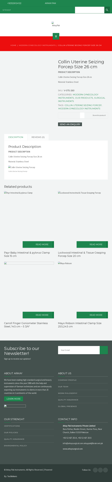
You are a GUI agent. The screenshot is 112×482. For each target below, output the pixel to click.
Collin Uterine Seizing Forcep (83, 105)
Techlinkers (12, 476)
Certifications (12, 426)
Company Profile (67, 380)
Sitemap (7, 10)
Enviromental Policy (15, 446)
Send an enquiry (70, 124)
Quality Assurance (68, 400)
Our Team (63, 387)
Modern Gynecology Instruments (37, 45)
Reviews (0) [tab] (38, 137)
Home (13, 45)
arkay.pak (50, 3)
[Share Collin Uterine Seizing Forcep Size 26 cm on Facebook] (60, 114)
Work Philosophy (67, 393)
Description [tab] (15, 137)
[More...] (82, 115)
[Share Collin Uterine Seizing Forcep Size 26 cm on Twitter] (65, 114)
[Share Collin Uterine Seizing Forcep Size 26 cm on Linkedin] (73, 114)
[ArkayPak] (56, 24)
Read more (42, 244)
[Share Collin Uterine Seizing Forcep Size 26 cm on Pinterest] (78, 114)
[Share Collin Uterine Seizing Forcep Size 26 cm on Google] (69, 114)
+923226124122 (14, 3)
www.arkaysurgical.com (73, 448)
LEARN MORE (14, 399)
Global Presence (67, 406)
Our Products (84, 98)
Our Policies (11, 432)
